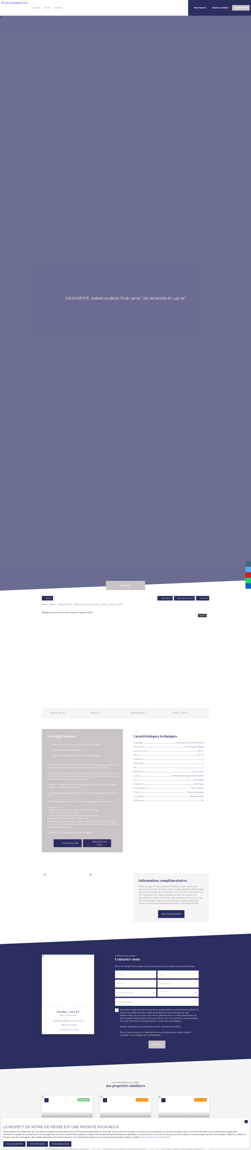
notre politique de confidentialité (155, 1137)
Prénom (121, 974)
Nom (162, 974)
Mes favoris (200, 8)
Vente (44, 604)
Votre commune (125, 993)
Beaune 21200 (65, 604)
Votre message (124, 1002)
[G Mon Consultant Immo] (15, 8)
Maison (53, 604)
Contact (58, 8)
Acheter (37, 8)
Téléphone (165, 983)
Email (119, 983)
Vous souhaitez (164, 991)
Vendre (47, 8)
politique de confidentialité (148, 1035)
